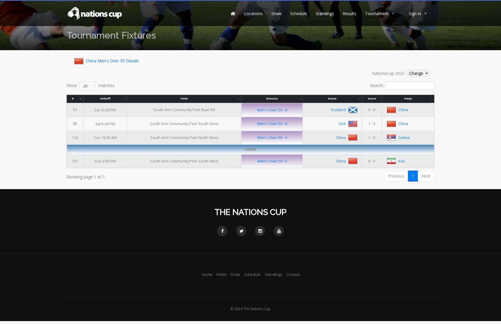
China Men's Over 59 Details (112, 61)
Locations (253, 13)
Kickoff (105, 98)
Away (408, 98)
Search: (377, 85)
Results (349, 13)
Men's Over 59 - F (272, 161)
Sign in (415, 13)
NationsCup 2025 (388, 73)
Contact (293, 274)
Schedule (298, 13)
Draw (276, 13)
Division (272, 98)
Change (419, 73)
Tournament (377, 13)
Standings (325, 13)
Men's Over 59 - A (272, 110)
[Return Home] (94, 13)
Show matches (90, 85)
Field (184, 98)
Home (332, 98)
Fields (222, 274)
